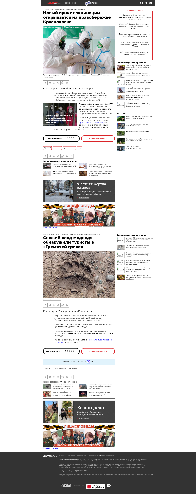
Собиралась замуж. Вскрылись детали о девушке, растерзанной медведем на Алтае (138, 105)
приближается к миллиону (92, 122)
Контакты (62, 455)
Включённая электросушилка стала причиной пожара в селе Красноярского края (100, 394)
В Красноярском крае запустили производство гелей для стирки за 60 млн (134, 44)
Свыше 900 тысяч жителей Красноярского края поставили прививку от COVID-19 (100, 166)
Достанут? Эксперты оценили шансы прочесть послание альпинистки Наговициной (139, 239)
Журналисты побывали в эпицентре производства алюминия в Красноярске (62, 394)
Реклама (71, 455)
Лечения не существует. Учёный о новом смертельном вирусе (138, 246)
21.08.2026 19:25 (48, 234)
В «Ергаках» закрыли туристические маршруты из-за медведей (135, 53)
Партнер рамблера (78, 485)
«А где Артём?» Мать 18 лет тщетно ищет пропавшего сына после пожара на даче (138, 262)
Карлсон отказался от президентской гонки (133, 147)
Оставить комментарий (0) (98, 138)
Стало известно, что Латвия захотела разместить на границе (139, 139)
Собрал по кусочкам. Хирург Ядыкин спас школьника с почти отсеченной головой (139, 82)
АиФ (51, 77)
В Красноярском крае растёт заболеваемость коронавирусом (64, 172)
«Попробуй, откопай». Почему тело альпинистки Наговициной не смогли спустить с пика (138, 90)
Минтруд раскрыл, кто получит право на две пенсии (137, 124)
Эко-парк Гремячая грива (52, 300)
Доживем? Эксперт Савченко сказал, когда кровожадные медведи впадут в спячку (134, 26)
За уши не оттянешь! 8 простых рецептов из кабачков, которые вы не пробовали (139, 277)
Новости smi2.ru (50, 227)
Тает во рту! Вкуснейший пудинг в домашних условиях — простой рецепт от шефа (138, 67)
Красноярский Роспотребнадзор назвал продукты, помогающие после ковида (100, 173)
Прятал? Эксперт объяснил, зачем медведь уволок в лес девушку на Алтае (138, 254)
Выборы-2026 (81, 455)
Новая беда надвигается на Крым (137, 131)
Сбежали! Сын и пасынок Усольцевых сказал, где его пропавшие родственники (139, 269)
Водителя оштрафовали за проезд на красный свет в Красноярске (134, 35)
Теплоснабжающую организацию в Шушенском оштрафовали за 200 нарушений (100, 386)
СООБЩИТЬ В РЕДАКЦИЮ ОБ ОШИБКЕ (101, 455)
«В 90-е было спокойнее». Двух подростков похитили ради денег (138, 74)
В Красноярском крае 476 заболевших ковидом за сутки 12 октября (64, 166)
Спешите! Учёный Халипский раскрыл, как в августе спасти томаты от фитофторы (135, 17)
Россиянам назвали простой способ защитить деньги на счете (139, 117)
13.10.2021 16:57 (48, 9)
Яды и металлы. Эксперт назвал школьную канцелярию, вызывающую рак (137, 97)
